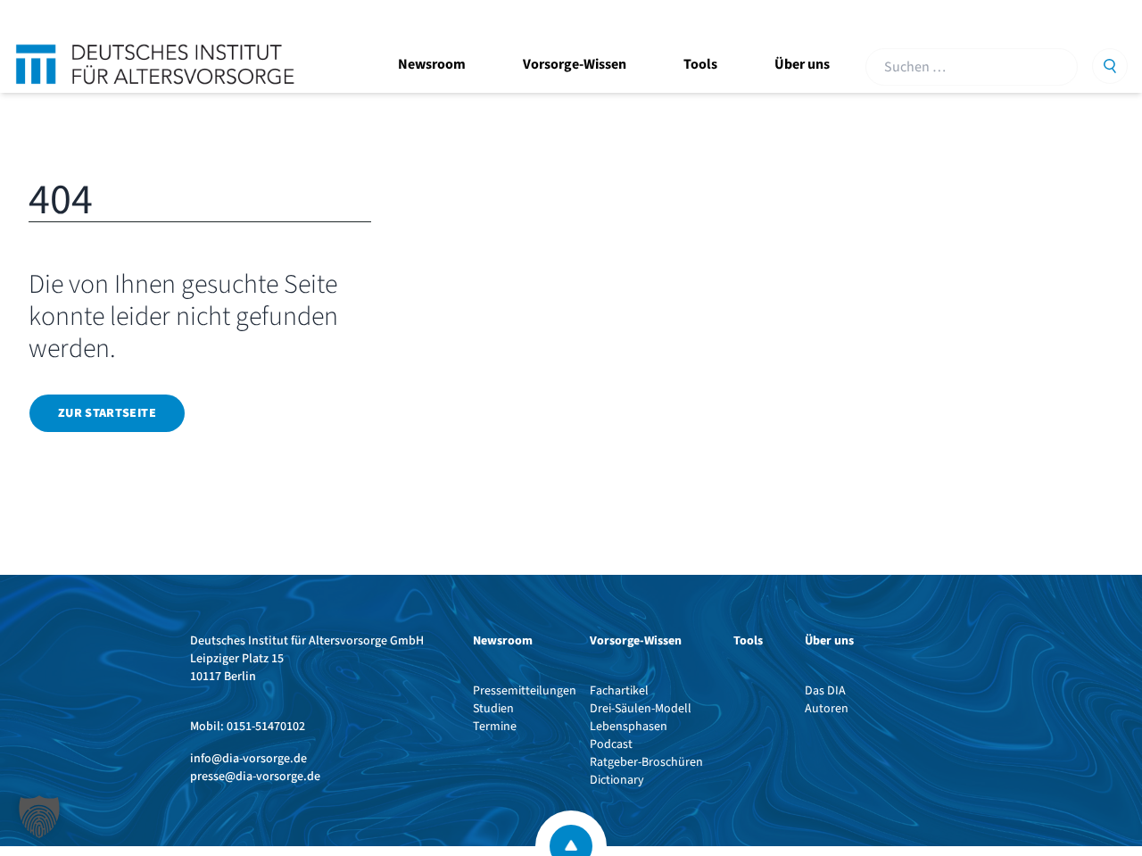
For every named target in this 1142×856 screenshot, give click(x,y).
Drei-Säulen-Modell (640, 709)
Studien (493, 709)
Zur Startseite (107, 413)
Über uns (802, 64)
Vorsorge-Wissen (574, 64)
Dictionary (617, 780)
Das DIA (825, 691)
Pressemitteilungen (524, 691)
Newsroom (432, 64)
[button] (39, 816)
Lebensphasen (628, 726)
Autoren (826, 709)
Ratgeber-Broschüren (646, 762)
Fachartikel (619, 691)
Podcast (611, 744)
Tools (700, 64)
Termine (495, 726)
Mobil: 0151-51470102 (247, 726)
